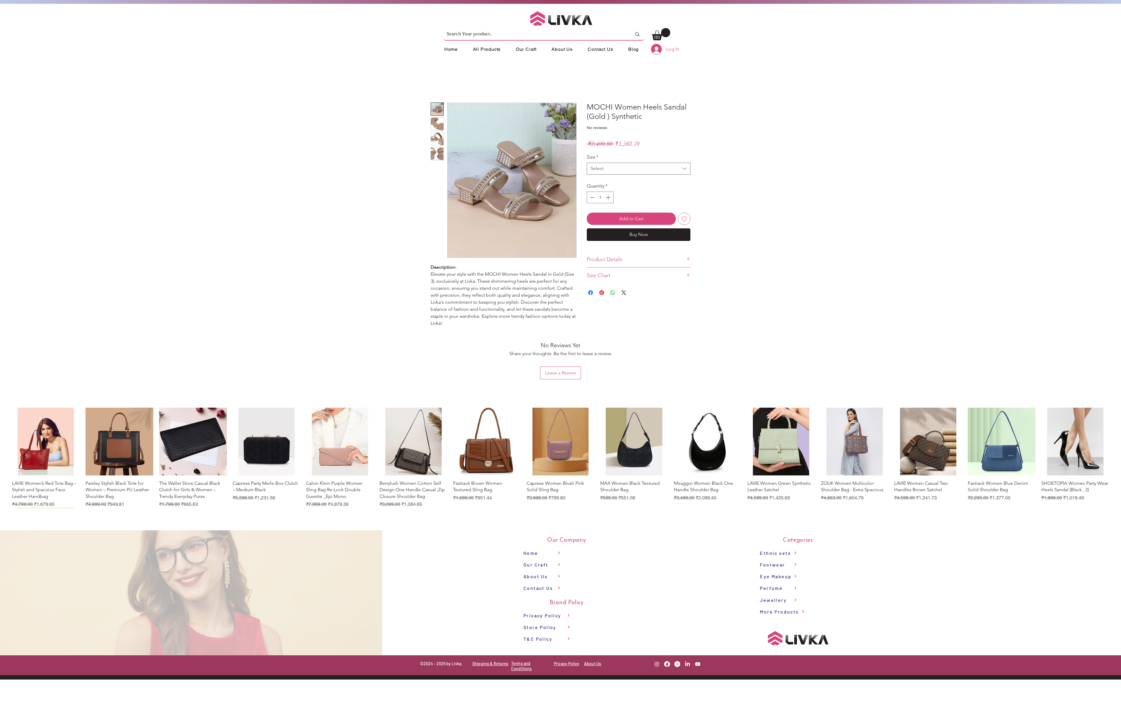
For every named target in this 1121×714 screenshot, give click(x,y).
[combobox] (638, 168)
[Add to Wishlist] (684, 219)
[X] (677, 664)
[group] (560, 457)
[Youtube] (698, 664)
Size (592, 157)
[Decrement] (592, 197)
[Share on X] (623, 292)
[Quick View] (46, 441)
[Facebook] (667, 664)
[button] (661, 34)
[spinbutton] (600, 197)
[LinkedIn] (687, 664)
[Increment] (609, 197)
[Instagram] (657, 664)
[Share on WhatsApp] (612, 292)
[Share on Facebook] (590, 292)
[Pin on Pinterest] (601, 292)
